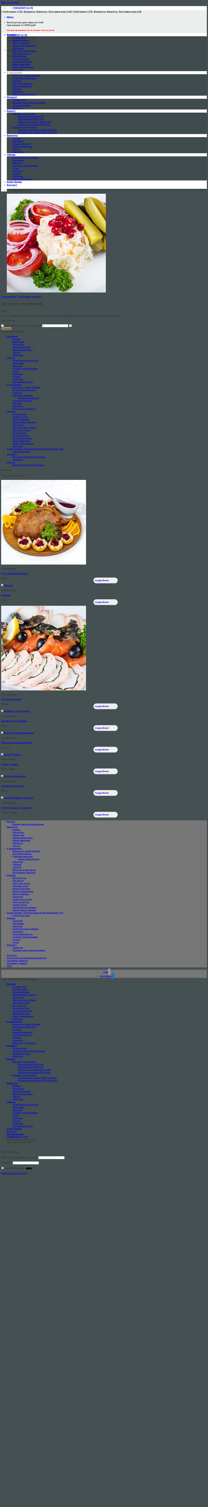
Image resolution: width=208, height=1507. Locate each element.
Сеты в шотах (20, 59)
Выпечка (12, 135)
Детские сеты (21, 53)
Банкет (11, 111)
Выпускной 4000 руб (30, 116)
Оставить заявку (17, 963)
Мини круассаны (22, 146)
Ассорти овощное (12, 786)
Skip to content (10, 2)
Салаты (17, 81)
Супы (15, 168)
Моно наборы (20, 43)
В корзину (6, 329)
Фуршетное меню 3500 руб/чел (37, 130)
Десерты (18, 48)
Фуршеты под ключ (24, 127)
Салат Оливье (10, 764)
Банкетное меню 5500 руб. (34, 124)
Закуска (17, 163)
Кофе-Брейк (14, 182)
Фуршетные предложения (28, 102)
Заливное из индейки (14, 721)
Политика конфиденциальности (27, 958)
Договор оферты (17, 960)
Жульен (6, 595)
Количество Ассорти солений (23, 325)
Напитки (17, 69)
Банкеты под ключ (23, 114)
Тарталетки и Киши (24, 51)
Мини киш (18, 341)
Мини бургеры (21, 64)
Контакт (12, 185)
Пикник (17, 89)
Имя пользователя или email (19, 1157)
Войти (28, 1168)
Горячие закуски (22, 83)
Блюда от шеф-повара (26, 75)
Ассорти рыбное (11, 699)
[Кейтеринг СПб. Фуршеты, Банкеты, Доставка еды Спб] (71, 11)
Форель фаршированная (16, 742)
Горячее (17, 171)
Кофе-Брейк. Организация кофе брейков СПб (35, 449)
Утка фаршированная (14, 573)
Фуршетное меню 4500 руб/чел (37, 132)
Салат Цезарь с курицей (16, 807)
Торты (16, 149)
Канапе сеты (20, 40)
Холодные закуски (23, 78)
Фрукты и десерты (24, 94)
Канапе (11, 34)
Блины (16, 138)
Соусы (16, 173)
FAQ (9, 966)
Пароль (6, 1162)
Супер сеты (19, 37)
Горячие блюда (21, 86)
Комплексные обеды (25, 157)
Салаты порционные (25, 165)
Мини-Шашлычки (22, 67)
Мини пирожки (21, 144)
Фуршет (12, 97)
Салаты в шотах (22, 61)
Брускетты (19, 56)
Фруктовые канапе (24, 45)
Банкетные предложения (28, 465)
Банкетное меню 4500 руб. (34, 122)
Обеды (11, 154)
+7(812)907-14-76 (17, 35)
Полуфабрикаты (22, 179)
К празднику (14, 72)
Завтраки (18, 160)
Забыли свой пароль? (14, 1173)
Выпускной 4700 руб (30, 119)
